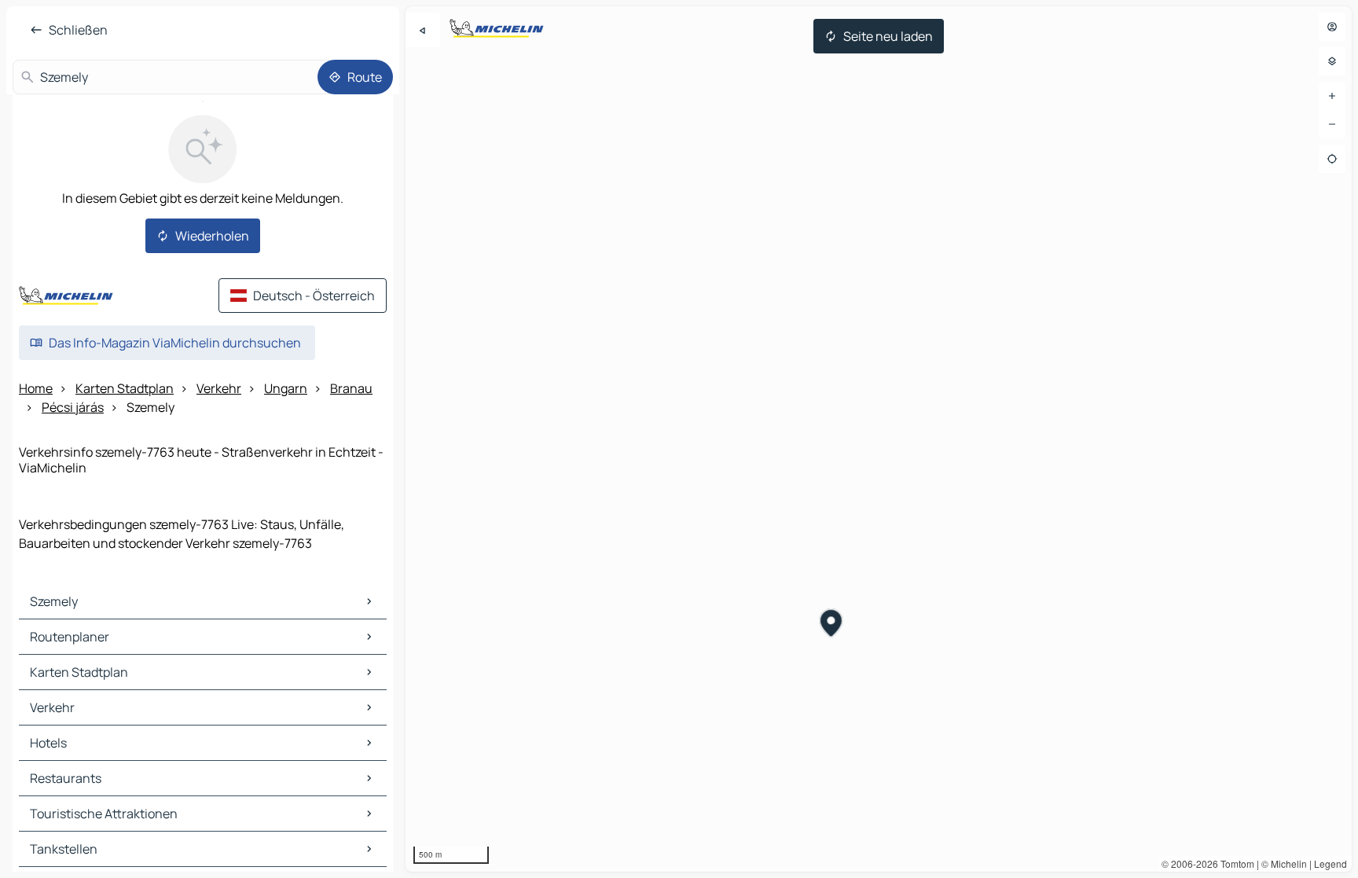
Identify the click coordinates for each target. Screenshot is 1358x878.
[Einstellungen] (1332, 61)
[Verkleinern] (1332, 124)
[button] (831, 624)
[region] (879, 439)
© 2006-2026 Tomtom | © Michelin (1234, 863)
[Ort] (1332, 159)
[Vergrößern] (1332, 96)
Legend (1330, 863)
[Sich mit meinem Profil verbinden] (1332, 27)
